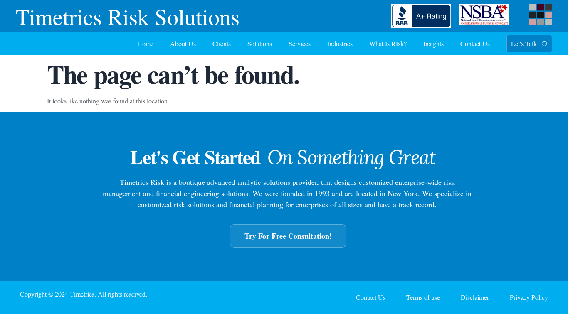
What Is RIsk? (388, 43)
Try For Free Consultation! (288, 236)
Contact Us (475, 43)
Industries (340, 43)
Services (300, 43)
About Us (183, 43)
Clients (221, 43)
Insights (433, 43)
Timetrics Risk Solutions (128, 16)
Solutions (259, 43)
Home (145, 43)
